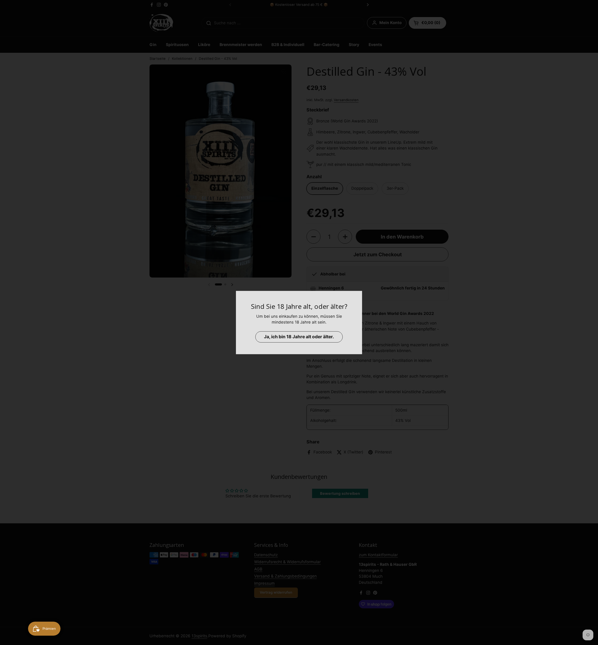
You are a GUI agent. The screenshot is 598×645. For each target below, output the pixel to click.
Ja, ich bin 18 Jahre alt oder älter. (299, 336)
